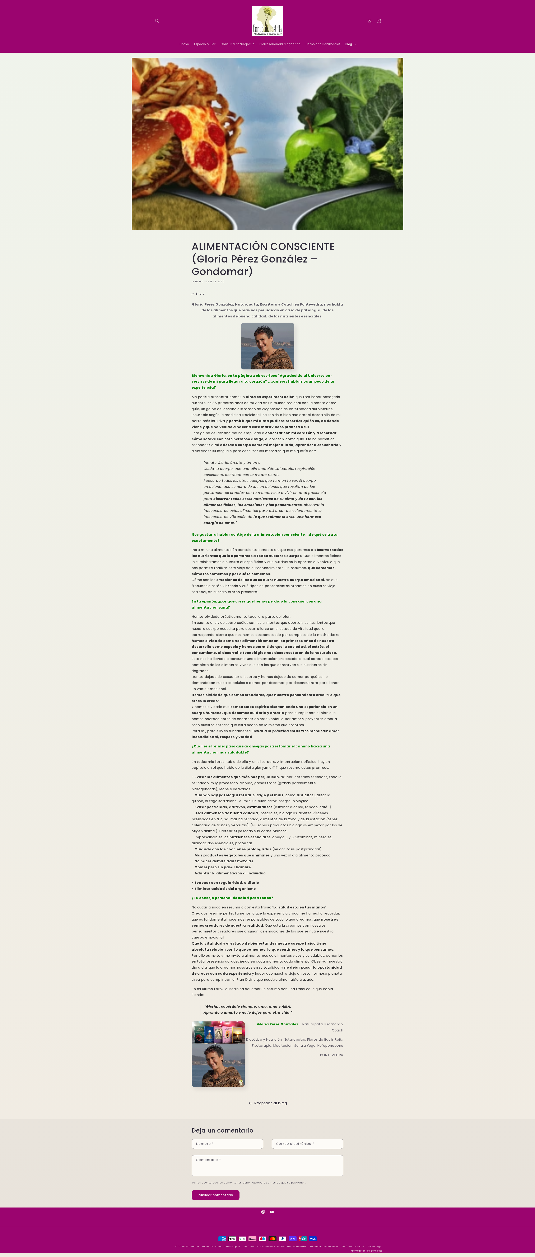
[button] (157, 20)
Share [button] (200, 294)
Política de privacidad (291, 1246)
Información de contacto (366, 1250)
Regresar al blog (270, 1103)
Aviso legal (375, 1246)
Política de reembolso (258, 1246)
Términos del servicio (324, 1246)
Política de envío (353, 1246)
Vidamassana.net (198, 1246)
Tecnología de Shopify (225, 1246)
